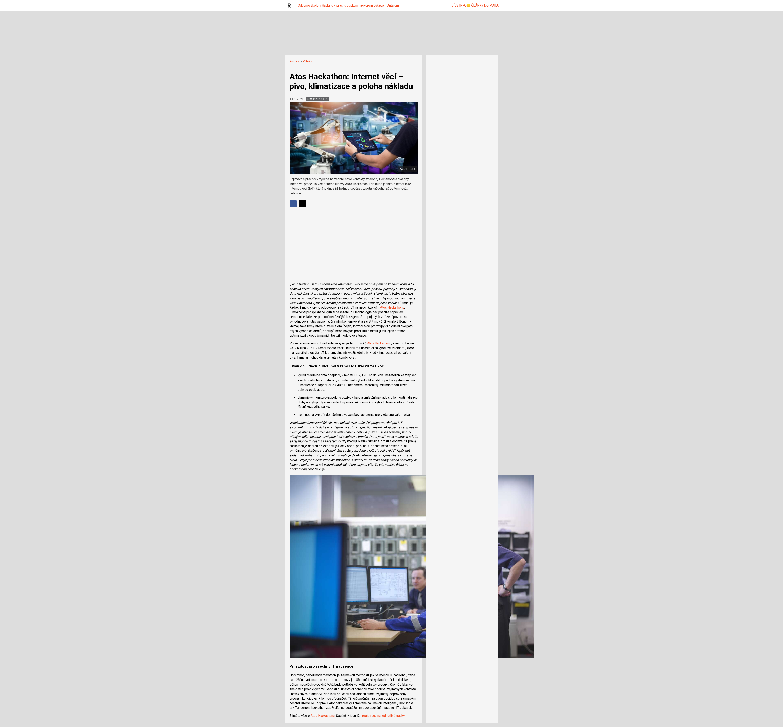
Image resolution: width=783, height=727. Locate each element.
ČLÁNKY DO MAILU (484, 5)
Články (307, 61)
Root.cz (294, 61)
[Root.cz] (290, 5)
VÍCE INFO (459, 5)
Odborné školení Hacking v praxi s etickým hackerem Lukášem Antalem (348, 5)
